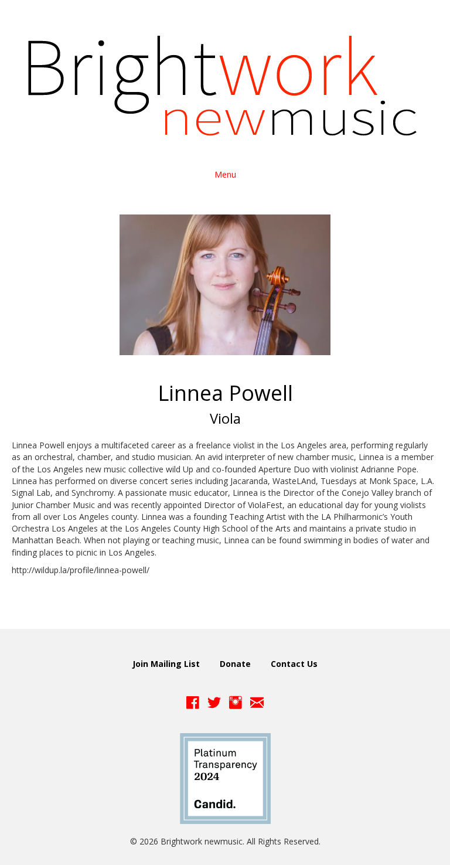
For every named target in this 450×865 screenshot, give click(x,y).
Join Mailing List (166, 663)
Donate (235, 663)
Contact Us (294, 663)
